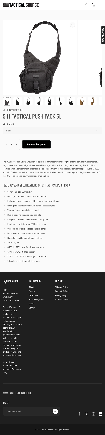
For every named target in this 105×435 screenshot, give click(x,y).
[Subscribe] (55, 411)
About (31, 287)
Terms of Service (61, 299)
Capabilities (33, 295)
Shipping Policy (61, 287)
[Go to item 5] (49, 101)
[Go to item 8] (81, 101)
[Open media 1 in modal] (72, 24)
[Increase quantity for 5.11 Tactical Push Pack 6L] (17, 144)
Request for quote (36, 144)
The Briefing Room (36, 299)
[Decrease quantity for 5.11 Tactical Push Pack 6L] (6, 144)
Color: (8, 124)
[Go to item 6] (60, 101)
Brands (32, 291)
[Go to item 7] (71, 101)
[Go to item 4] (39, 101)
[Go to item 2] (17, 101)
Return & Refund (62, 291)
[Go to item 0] (7, 101)
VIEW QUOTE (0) (103, 35)
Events (31, 303)
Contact (32, 308)
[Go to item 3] (28, 101)
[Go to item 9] (92, 101)
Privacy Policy (60, 295)
